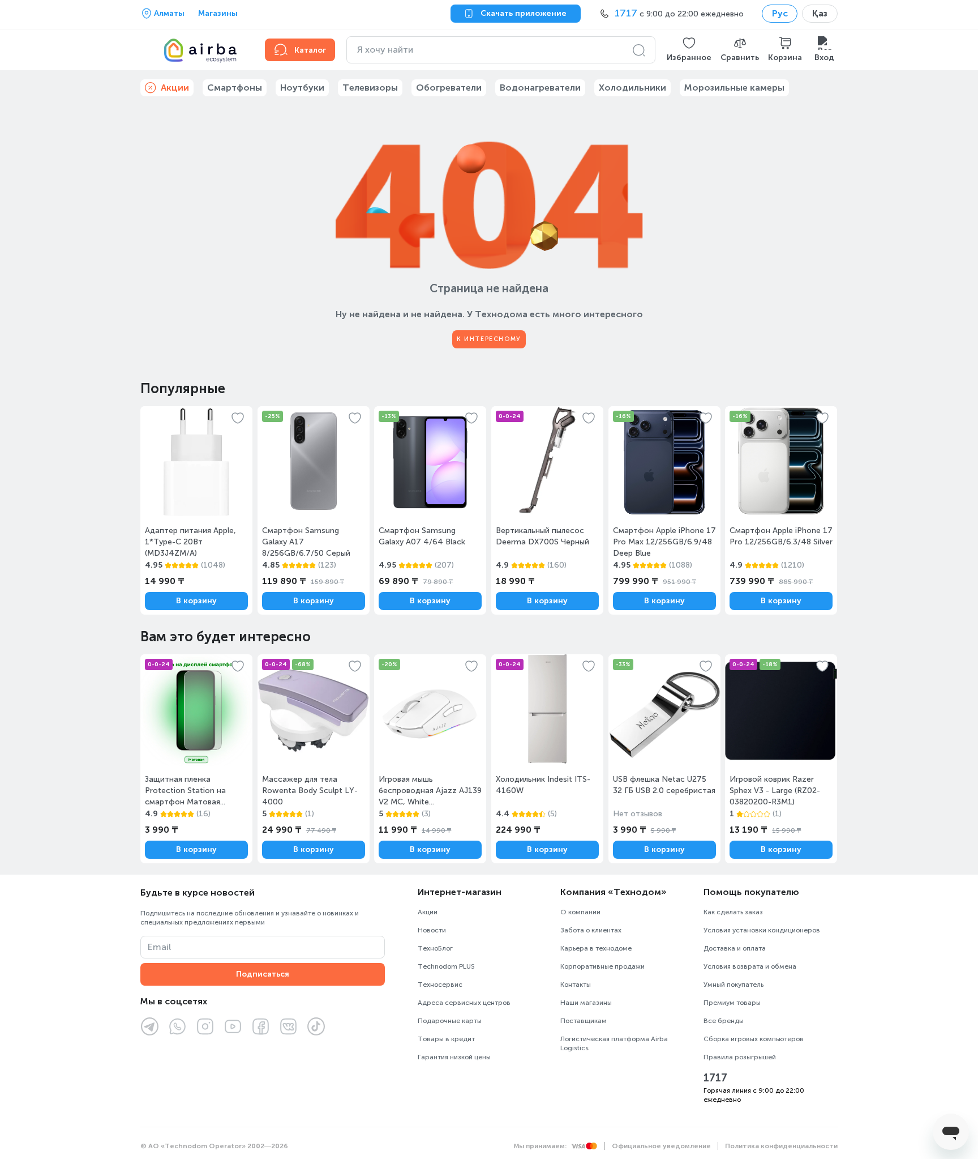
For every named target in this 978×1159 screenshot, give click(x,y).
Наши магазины (586, 1003)
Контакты (575, 984)
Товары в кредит (446, 1039)
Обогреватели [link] (449, 87)
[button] (689, 49)
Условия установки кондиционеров (762, 930)
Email (159, 946)
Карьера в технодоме (596, 948)
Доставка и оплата (735, 948)
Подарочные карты (450, 1021)
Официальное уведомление (661, 1146)
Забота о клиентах (590, 930)
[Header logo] (195, 50)
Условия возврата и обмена (750, 966)
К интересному (489, 339)
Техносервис (440, 984)
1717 (715, 1078)
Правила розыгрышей (740, 1057)
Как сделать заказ (733, 912)
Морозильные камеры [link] (734, 87)
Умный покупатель (733, 984)
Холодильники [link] (632, 87)
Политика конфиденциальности (781, 1146)
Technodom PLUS (446, 966)
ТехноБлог (435, 948)
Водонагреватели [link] (540, 87)
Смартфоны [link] (234, 87)
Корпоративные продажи (602, 966)
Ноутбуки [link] (302, 87)
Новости (432, 930)
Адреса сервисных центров (464, 1003)
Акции (427, 912)
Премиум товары (732, 1003)
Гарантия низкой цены (454, 1057)
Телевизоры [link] (370, 87)
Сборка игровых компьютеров (754, 1039)
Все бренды (724, 1021)
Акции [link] (175, 87)
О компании (580, 912)
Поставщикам (583, 1021)
